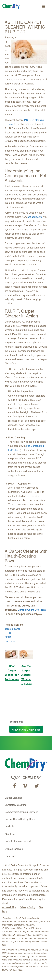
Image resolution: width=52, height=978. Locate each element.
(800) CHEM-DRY (27, 777)
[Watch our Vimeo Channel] (25, 785)
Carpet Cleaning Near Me (18, 841)
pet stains (10, 641)
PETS (8, 637)
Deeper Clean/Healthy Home (20, 819)
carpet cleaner (12, 628)
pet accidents (34, 216)
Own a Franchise (14, 848)
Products (9, 826)
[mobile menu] (44, 6)
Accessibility (9, 907)
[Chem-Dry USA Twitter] (36, 785)
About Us (10, 834)
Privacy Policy (27, 907)
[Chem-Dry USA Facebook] (14, 785)
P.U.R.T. (9, 633)
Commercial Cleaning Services (21, 812)
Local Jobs (10, 856)
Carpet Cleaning (13, 797)
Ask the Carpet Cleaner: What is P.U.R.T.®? (25, 674)
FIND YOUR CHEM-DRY (26, 729)
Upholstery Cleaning (15, 804)
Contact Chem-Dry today (32, 609)
